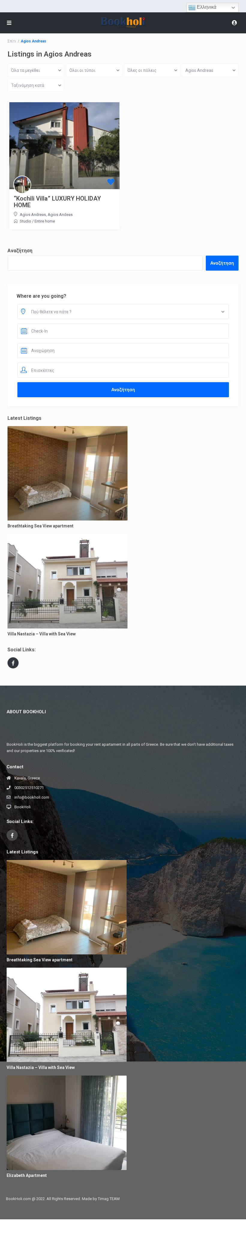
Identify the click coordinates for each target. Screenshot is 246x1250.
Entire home (44, 221)
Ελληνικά (206, 7)
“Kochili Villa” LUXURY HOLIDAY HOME (57, 201)
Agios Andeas (60, 214)
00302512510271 (29, 787)
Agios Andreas (33, 214)
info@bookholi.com (31, 797)
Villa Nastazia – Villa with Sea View (42, 633)
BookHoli (22, 807)
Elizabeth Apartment (27, 1175)
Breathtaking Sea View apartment (41, 526)
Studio (25, 221)
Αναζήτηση (20, 250)
